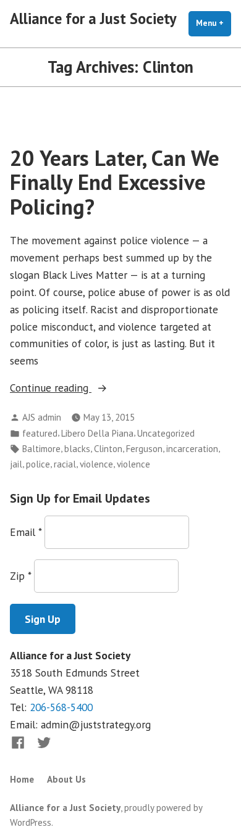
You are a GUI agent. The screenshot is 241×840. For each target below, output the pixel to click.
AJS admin (41, 417)
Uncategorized (166, 433)
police (38, 464)
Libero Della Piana (97, 433)
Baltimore (41, 449)
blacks (77, 449)
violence (96, 464)
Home (22, 779)
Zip (20, 576)
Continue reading (72, 388)
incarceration (192, 449)
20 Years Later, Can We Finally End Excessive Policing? (114, 182)
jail (16, 464)
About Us (66, 779)
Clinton (108, 449)
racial (65, 464)
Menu (213, 23)
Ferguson (144, 449)
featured (39, 433)
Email (25, 532)
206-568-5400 (61, 707)
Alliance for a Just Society (93, 18)
